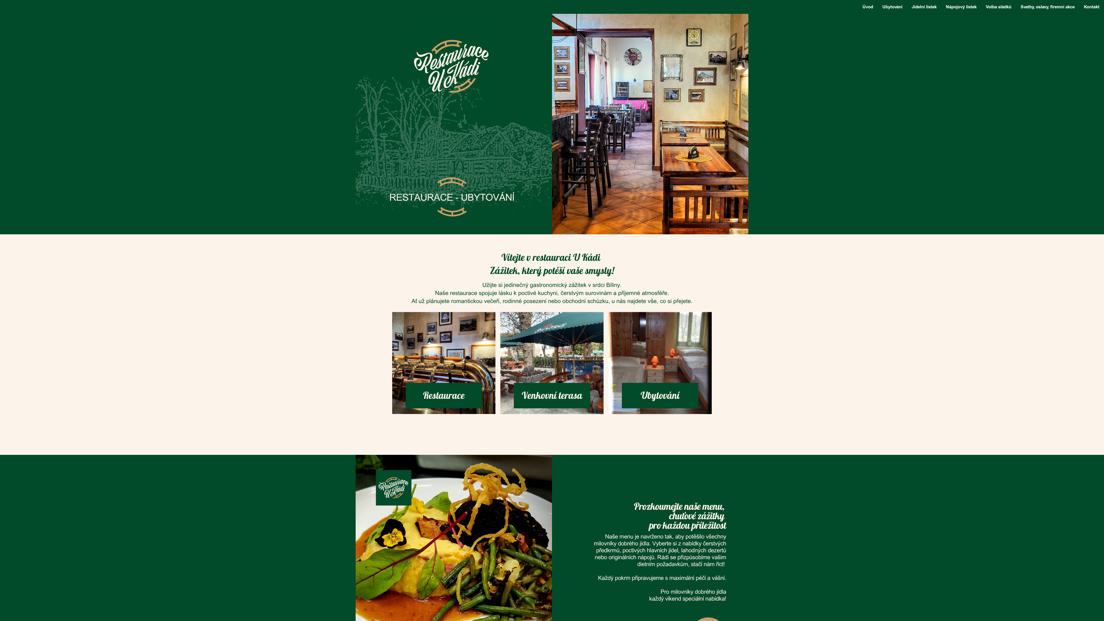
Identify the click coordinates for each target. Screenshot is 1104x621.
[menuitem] (867, 7)
